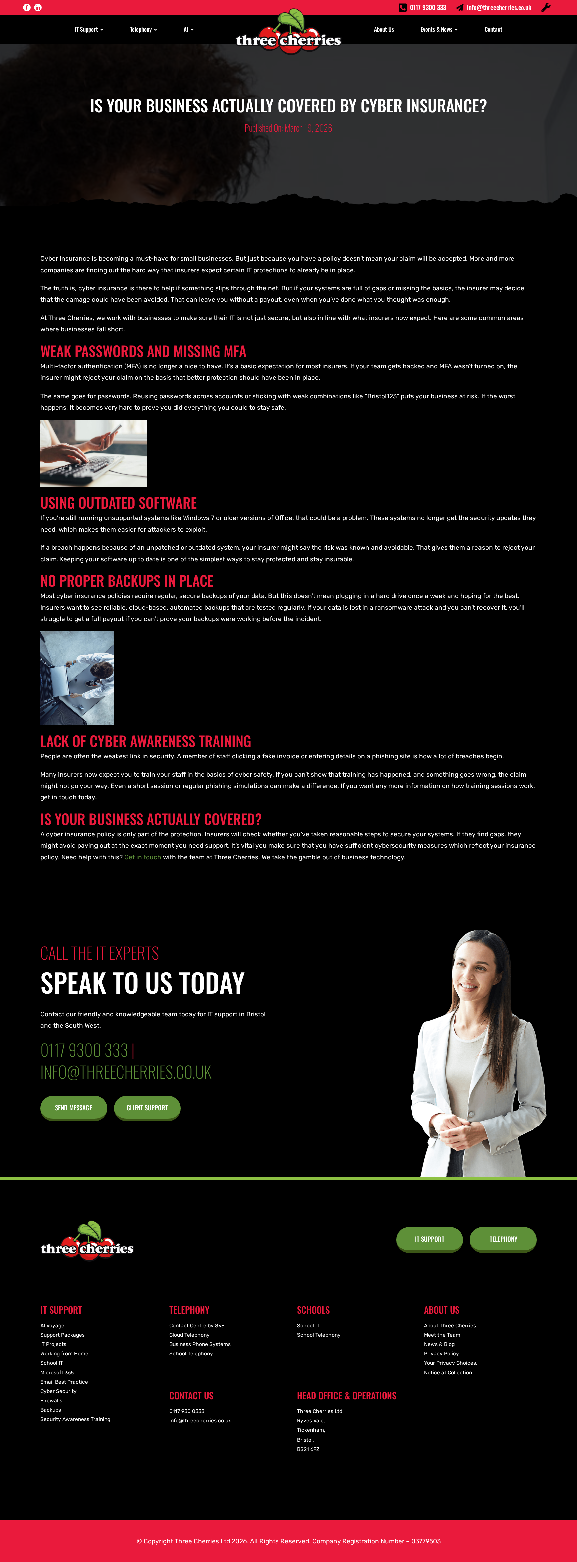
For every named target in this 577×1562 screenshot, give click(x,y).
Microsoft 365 (57, 1372)
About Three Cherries (450, 1325)
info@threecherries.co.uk (499, 7)
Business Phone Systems (200, 1344)
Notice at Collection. (448, 1372)
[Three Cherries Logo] (87, 1223)
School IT (51, 1363)
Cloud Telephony (189, 1335)
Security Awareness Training (75, 1419)
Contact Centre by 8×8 (197, 1325)
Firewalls (51, 1400)
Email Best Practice (64, 1382)
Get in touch (142, 857)
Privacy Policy (441, 1353)
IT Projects (53, 1344)
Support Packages (62, 1335)
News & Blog (439, 1344)
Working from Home (64, 1353)
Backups (50, 1410)
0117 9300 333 (428, 7)
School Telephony (191, 1353)
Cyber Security (58, 1391)
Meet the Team (442, 1335)
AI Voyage (52, 1325)
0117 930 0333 (186, 1411)
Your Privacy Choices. (450, 1363)
